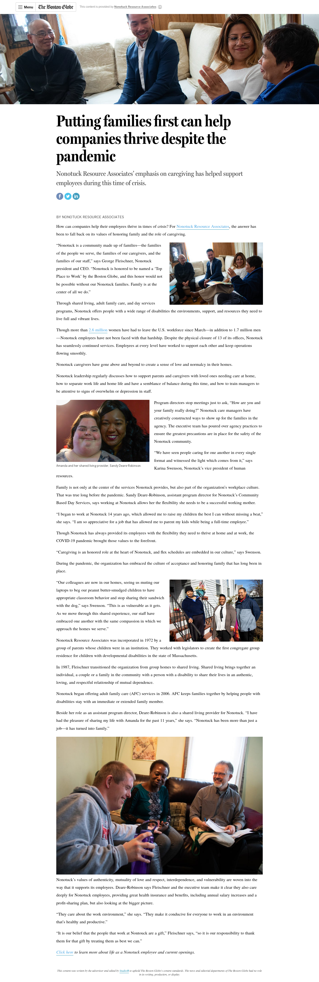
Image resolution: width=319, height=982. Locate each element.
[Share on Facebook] (59, 198)
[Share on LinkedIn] (76, 198)
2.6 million (98, 329)
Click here (64, 952)
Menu (28, 7)
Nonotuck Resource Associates (135, 7)
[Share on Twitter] (67, 198)
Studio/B (124, 970)
